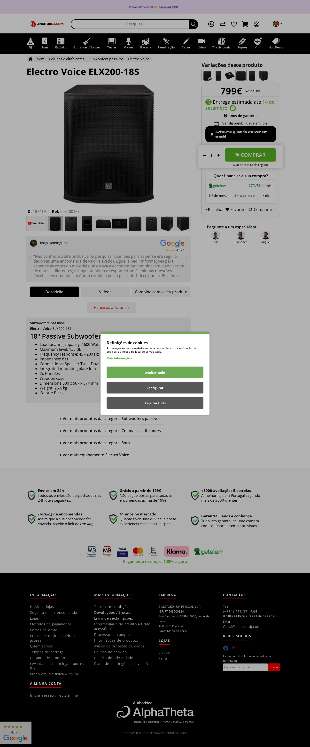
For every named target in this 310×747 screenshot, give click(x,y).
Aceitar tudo (155, 372)
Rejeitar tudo (155, 403)
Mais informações (119, 358)
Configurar (155, 388)
